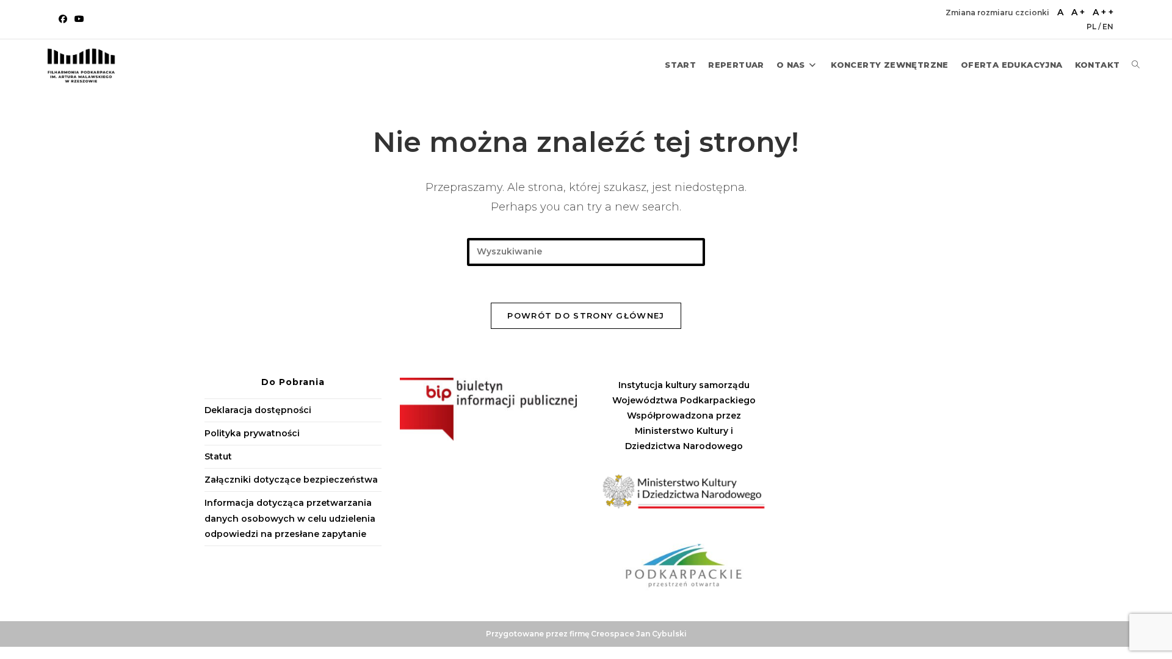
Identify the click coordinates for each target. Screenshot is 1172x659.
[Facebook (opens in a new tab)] (65, 19)
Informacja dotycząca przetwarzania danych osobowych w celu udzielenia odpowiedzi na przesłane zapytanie (289, 518)
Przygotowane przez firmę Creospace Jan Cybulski (586, 633)
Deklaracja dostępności (257, 410)
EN (1107, 26)
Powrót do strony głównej (585, 315)
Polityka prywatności (252, 433)
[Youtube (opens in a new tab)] (79, 19)
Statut (218, 456)
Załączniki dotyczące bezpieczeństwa (291, 479)
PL (1092, 26)
